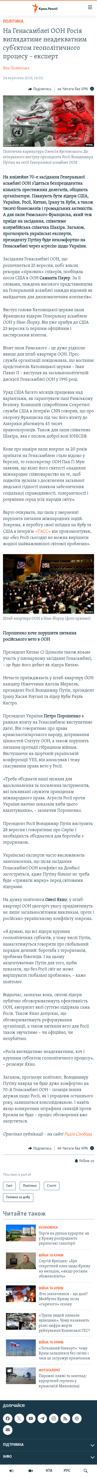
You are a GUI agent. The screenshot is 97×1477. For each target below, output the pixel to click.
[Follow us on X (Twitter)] (19, 1418)
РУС (67, 1471)
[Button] (39, 89)
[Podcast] (77, 1418)
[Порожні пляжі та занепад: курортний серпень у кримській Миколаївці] (21, 1375)
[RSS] (65, 1418)
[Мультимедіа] (30, 1471)
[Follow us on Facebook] (7, 1418)
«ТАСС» (43, 531)
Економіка (48, 1228)
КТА (49, 1471)
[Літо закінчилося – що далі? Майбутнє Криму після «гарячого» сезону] (21, 1293)
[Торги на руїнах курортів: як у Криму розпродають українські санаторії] (21, 1233)
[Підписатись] (7, 1430)
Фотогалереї (49, 1370)
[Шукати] (85, 1471)
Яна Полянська (16, 68)
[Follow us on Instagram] (53, 1418)
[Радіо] (11, 1471)
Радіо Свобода (78, 1134)
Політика (13, 21)
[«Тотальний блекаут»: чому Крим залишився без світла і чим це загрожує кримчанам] (21, 1347)
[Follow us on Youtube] (31, 1418)
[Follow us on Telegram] (42, 1418)
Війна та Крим (51, 1255)
